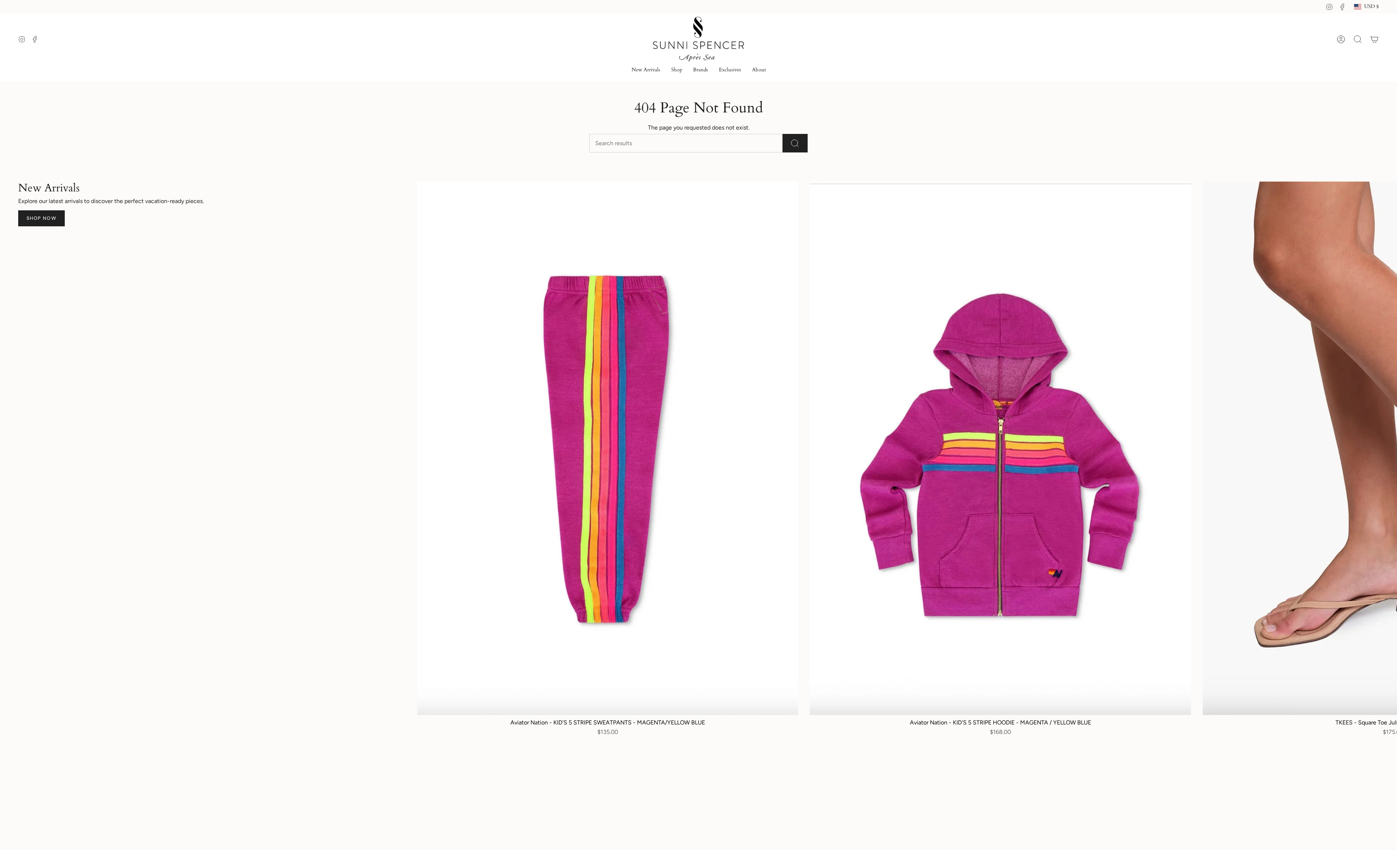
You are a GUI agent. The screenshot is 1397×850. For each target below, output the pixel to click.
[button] (677, 70)
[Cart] (1374, 39)
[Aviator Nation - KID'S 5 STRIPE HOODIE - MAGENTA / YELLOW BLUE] (1000, 448)
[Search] (795, 143)
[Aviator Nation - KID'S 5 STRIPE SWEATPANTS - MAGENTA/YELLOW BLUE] (607, 448)
